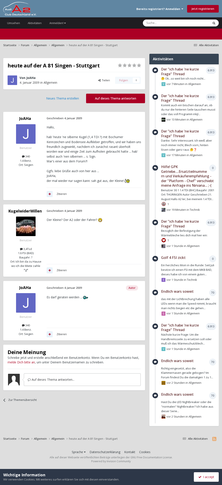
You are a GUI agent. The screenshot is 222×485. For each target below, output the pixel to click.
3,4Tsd (27, 249)
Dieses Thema (194, 23)
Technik (195, 210)
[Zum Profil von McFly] (163, 383)
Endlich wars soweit (177, 291)
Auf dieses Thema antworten (115, 98)
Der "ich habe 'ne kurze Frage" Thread (180, 71)
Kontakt (129, 452)
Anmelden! (56, 23)
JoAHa (31, 78)
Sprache (78, 452)
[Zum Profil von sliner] (163, 313)
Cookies (144, 452)
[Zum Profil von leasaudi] (163, 210)
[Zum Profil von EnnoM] (163, 280)
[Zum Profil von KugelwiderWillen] (26, 226)
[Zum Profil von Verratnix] (163, 84)
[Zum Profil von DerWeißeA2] (163, 246)
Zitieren (62, 194)
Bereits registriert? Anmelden (158, 9)
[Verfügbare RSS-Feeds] (214, 439)
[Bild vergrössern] (127, 181)
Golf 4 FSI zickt (173, 257)
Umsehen (13, 23)
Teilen (105, 80)
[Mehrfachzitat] (50, 194)
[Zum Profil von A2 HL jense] (163, 120)
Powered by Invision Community (111, 461)
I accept (207, 477)
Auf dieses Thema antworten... (52, 379)
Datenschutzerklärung (105, 452)
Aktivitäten (35, 23)
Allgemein (50, 82)
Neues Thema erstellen (62, 98)
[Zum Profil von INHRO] (163, 417)
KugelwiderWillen (25, 211)
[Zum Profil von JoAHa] (12, 80)
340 (27, 156)
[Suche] (214, 23)
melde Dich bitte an (21, 362)
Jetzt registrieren (203, 9)
